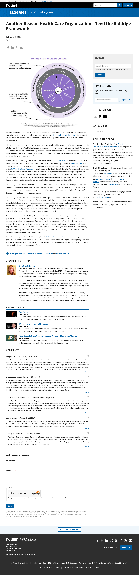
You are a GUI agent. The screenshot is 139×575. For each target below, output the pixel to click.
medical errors (76, 163)
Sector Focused (62, 254)
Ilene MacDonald (60, 161)
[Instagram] (111, 540)
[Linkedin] (12, 48)
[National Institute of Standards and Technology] (21, 539)
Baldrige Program (103, 179)
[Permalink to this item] (31, 261)
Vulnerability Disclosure (69, 563)
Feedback (126, 547)
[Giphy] (121, 540)
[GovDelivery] (105, 116)
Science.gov (79, 567)
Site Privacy (14, 563)
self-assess (113, 184)
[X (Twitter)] (95, 116)
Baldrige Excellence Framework (23, 169)
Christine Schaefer (16, 40)
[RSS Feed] (125, 540)
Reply (87, 372)
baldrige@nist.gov (102, 197)
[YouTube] (116, 540)
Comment (11, 471)
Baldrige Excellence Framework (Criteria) (26, 254)
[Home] (12, 5)
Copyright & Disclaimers (51, 563)
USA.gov (88, 567)
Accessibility (24, 563)
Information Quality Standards (50, 567)
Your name (10, 461)
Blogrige (18, 12)
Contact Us (19, 554)
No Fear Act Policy (85, 563)
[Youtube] (100, 116)
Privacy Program (35, 563)
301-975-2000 (10, 551)
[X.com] (17, 48)
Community (48, 254)
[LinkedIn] (106, 540)
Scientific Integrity (121, 563)
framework (108, 173)
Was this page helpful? (69, 529)
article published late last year (63, 135)
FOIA (95, 563)
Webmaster (10, 554)
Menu (129, 5)
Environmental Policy (106, 563)
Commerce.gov (68, 567)
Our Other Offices (29, 554)
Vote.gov (96, 567)
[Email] (21, 48)
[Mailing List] (130, 540)
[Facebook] (8, 48)
